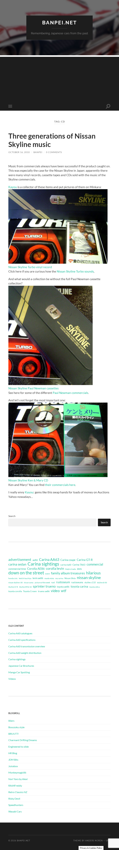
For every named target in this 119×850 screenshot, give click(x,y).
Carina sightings (43, 564)
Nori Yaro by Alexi (18, 779)
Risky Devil (14, 798)
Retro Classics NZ (17, 792)
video (55, 591)
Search (11, 515)
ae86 (35, 560)
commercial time (17, 568)
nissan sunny (28, 583)
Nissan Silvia (70, 578)
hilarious (93, 573)
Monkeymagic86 (17, 772)
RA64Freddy (15, 785)
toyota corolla (15, 591)
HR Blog (12, 753)
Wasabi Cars (15, 811)
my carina (59, 578)
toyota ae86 (63, 586)
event (47, 574)
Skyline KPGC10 (25, 587)
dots (79, 568)
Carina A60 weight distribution (24, 652)
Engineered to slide (18, 746)
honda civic (13, 578)
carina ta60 (65, 564)
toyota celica (94, 587)
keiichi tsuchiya (25, 578)
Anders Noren (94, 840)
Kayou (12, 187)
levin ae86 (38, 578)
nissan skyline (89, 577)
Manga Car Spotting (19, 672)
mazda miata (49, 578)
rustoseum (63, 582)
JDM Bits (13, 759)
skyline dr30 (102, 582)
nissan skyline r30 (15, 582)
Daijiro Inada (70, 569)
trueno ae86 (44, 591)
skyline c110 (90, 582)
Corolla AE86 (36, 568)
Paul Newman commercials (70, 393)
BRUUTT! (13, 733)
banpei (37, 152)
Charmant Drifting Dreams (22, 740)
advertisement (19, 559)
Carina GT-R (85, 559)
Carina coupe (67, 559)
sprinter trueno (44, 586)
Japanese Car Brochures (21, 665)
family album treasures (68, 573)
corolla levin (55, 568)
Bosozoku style (16, 727)
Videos (12, 678)
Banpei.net (59, 22)
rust (53, 582)
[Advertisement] (59, 78)
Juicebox (13, 766)
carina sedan (17, 564)
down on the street (26, 573)
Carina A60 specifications (21, 639)
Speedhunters (15, 804)
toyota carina (79, 586)
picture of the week (42, 583)
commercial (95, 564)
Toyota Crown (30, 591)
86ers (11, 720)
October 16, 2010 (19, 152)
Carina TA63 (79, 564)
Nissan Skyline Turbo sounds (75, 271)
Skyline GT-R (13, 587)
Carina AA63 (49, 559)
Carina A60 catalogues (20, 633)
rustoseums (77, 582)
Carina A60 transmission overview (26, 646)
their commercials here (60, 485)
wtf (63, 591)
